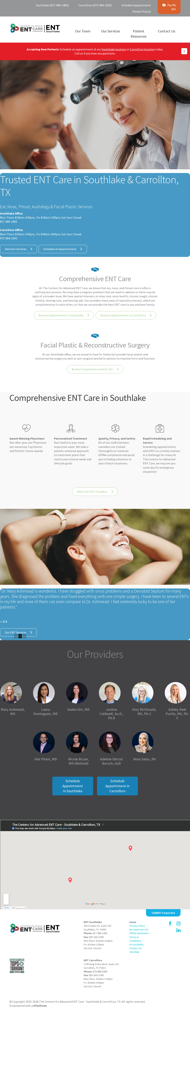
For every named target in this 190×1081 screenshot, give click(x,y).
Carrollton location (142, 49)
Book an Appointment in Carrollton (123, 315)
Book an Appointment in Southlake (61, 315)
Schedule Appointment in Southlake (72, 786)
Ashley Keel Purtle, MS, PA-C (177, 713)
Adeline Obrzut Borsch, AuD (111, 761)
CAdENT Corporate (163, 912)
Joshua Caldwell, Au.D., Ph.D (111, 713)
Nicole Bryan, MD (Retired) (78, 761)
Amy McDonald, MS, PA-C (144, 711)
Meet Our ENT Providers (92, 491)
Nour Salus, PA (144, 759)
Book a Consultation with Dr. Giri (92, 369)
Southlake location (114, 49)
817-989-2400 (100, 933)
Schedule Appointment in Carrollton (117, 786)
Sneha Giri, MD (78, 709)
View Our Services (16, 249)
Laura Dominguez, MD (45, 711)
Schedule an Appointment (59, 249)
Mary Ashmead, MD (13, 711)
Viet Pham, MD (45, 759)
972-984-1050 (100, 971)
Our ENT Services (15, 632)
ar (39, 1005)
